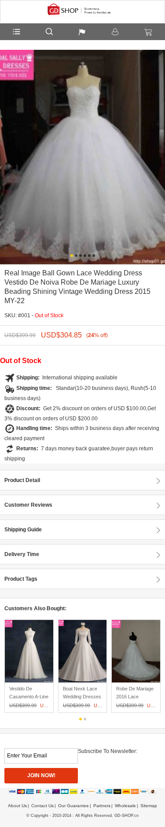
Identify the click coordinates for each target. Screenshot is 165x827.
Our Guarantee (73, 805)
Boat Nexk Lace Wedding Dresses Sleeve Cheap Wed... (82, 700)
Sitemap (148, 805)
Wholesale (125, 805)
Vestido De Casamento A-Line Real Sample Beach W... (28, 700)
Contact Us (42, 805)
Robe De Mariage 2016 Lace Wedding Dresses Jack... (135, 700)
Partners (101, 805)
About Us (17, 805)
